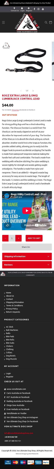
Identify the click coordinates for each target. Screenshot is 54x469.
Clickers (9, 346)
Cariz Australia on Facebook (18, 393)
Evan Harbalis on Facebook (18, 409)
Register (9, 377)
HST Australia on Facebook (18, 397)
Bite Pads (10, 336)
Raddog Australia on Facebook (19, 401)
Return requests (13, 312)
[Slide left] (21, 91)
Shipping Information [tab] (14, 256)
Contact (9, 299)
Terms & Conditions (14, 305)
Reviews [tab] (8, 265)
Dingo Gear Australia (15, 405)
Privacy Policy (12, 309)
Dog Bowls (11, 356)
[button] (3, 22)
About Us (10, 296)
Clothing (9, 349)
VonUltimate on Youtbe (16, 413)
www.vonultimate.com (16, 389)
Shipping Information (15, 302)
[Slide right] (33, 91)
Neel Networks (33, 453)
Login (8, 373)
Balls (8, 333)
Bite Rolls (10, 340)
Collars (9, 352)
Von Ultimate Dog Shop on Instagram (22, 417)
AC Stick (9, 327)
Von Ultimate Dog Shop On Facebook (22, 421)
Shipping (15, 110)
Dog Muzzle (11, 359)
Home (8, 293)
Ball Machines (12, 330)
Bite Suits (10, 343)
